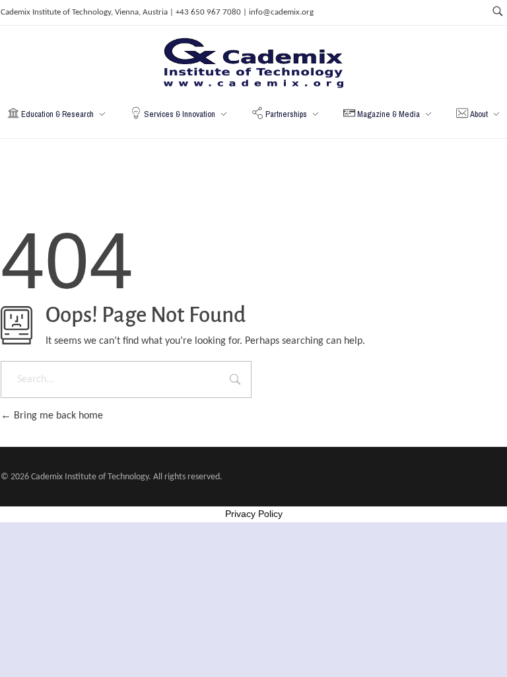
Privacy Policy (254, 513)
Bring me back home (57, 416)
